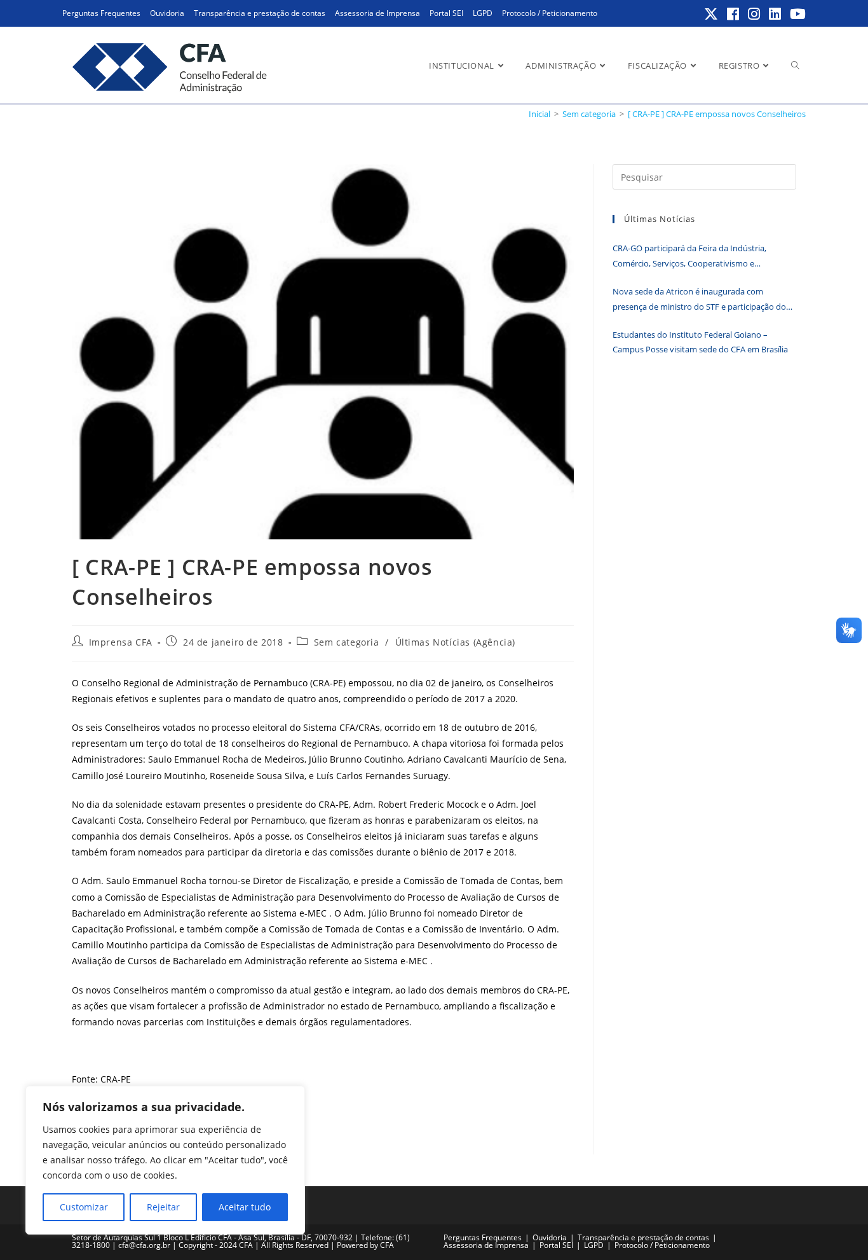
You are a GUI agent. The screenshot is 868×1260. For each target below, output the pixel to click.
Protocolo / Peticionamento (549, 13)
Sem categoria (346, 642)
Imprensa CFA (121, 642)
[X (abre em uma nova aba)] (711, 14)
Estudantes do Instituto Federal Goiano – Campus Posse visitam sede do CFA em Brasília (700, 342)
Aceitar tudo (245, 1207)
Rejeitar (163, 1207)
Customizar (84, 1207)
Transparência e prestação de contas (259, 13)
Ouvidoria (167, 13)
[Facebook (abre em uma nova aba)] (733, 14)
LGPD (482, 13)
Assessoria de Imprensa (377, 13)
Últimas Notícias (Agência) (455, 642)
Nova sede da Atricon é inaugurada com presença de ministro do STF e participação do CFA (699, 300)
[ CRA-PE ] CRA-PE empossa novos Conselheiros (717, 114)
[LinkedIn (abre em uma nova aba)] (775, 14)
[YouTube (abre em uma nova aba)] (796, 14)
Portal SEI (446, 13)
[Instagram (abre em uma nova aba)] (754, 14)
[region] (165, 1160)
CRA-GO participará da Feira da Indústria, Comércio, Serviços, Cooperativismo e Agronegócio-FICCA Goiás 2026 (689, 256)
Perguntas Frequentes (101, 13)
